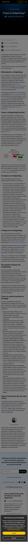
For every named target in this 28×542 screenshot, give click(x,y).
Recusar (14, 538)
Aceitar (14, 533)
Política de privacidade (14, 529)
